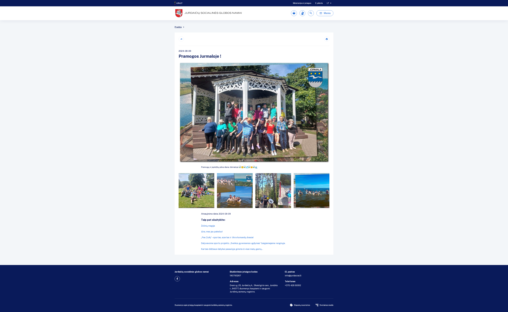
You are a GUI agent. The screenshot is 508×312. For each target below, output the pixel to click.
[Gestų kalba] (302, 13)
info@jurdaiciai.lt (293, 275)
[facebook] (177, 278)
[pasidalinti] (181, 39)
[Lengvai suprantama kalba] (294, 13)
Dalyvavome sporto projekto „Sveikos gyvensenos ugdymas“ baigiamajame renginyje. (243, 243)
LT (328, 3)
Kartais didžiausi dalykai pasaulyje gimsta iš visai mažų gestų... (232, 249)
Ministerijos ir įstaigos (302, 3)
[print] (326, 39)
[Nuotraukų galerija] (254, 190)
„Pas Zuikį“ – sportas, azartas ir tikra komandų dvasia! (227, 237)
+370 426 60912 (293, 285)
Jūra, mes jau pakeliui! (212, 231)
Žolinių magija (208, 226)
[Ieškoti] (311, 13)
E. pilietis (319, 3)
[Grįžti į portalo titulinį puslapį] (179, 3)
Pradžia (178, 27)
